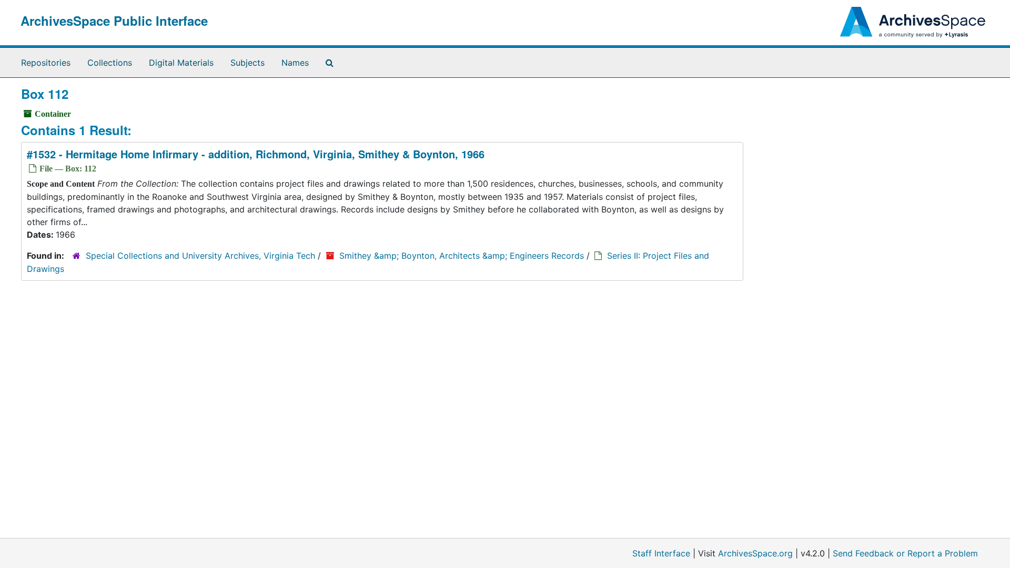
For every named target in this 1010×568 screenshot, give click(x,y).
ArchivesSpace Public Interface (114, 20)
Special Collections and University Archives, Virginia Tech (200, 255)
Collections (109, 62)
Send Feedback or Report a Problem (905, 553)
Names (295, 62)
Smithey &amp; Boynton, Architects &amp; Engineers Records (461, 255)
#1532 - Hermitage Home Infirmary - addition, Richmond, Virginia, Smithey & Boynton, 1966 (255, 153)
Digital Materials (181, 62)
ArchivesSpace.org (755, 553)
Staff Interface (661, 553)
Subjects (247, 62)
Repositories (45, 62)
